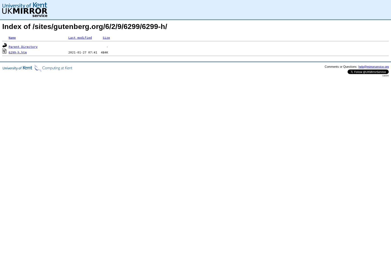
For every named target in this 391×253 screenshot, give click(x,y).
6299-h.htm (18, 52)
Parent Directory (23, 46)
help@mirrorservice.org (373, 66)
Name (12, 37)
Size (106, 37)
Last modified (80, 37)
